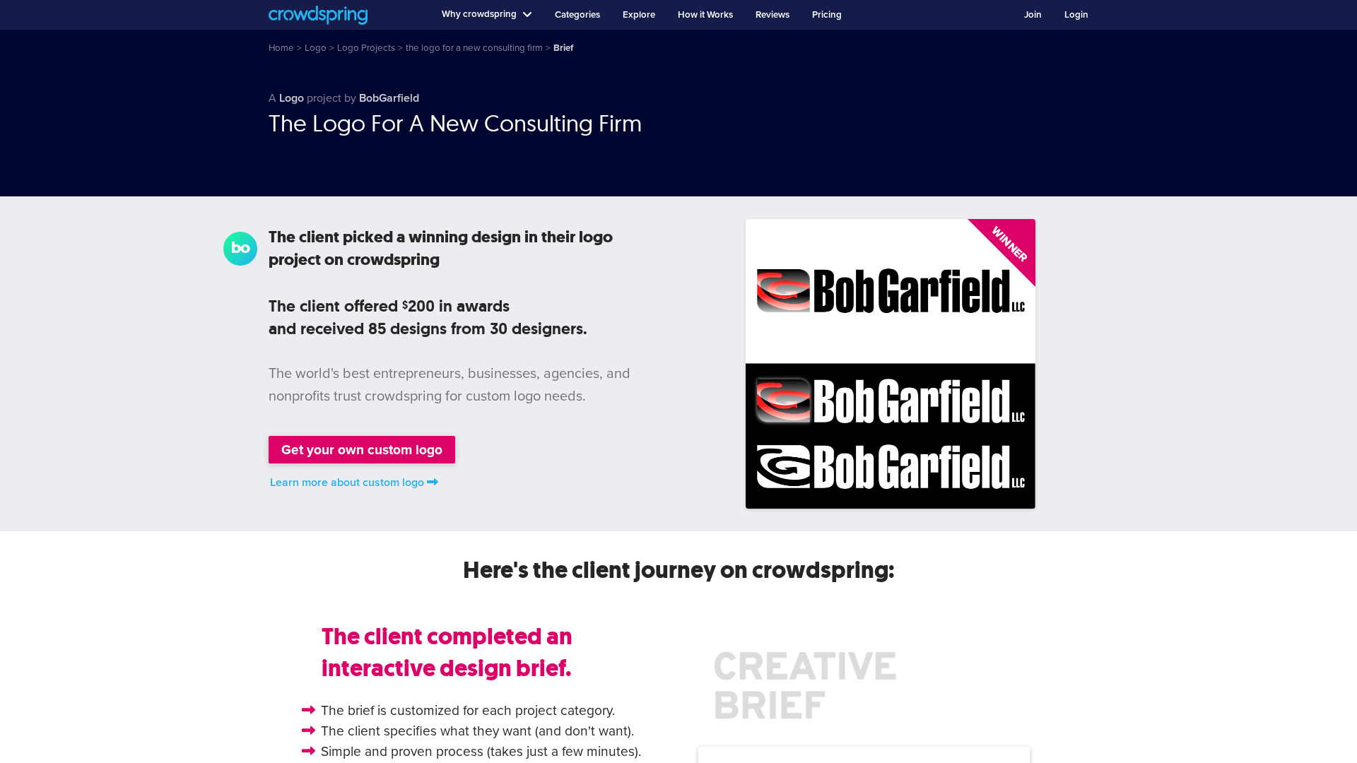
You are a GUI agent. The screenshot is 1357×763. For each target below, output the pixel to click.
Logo (291, 98)
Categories (577, 14)
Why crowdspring (479, 14)
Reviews (772, 14)
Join (1033, 14)
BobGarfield (389, 98)
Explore (639, 14)
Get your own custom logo (361, 450)
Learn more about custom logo (347, 482)
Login (1076, 14)
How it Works (705, 14)
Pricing (827, 14)
